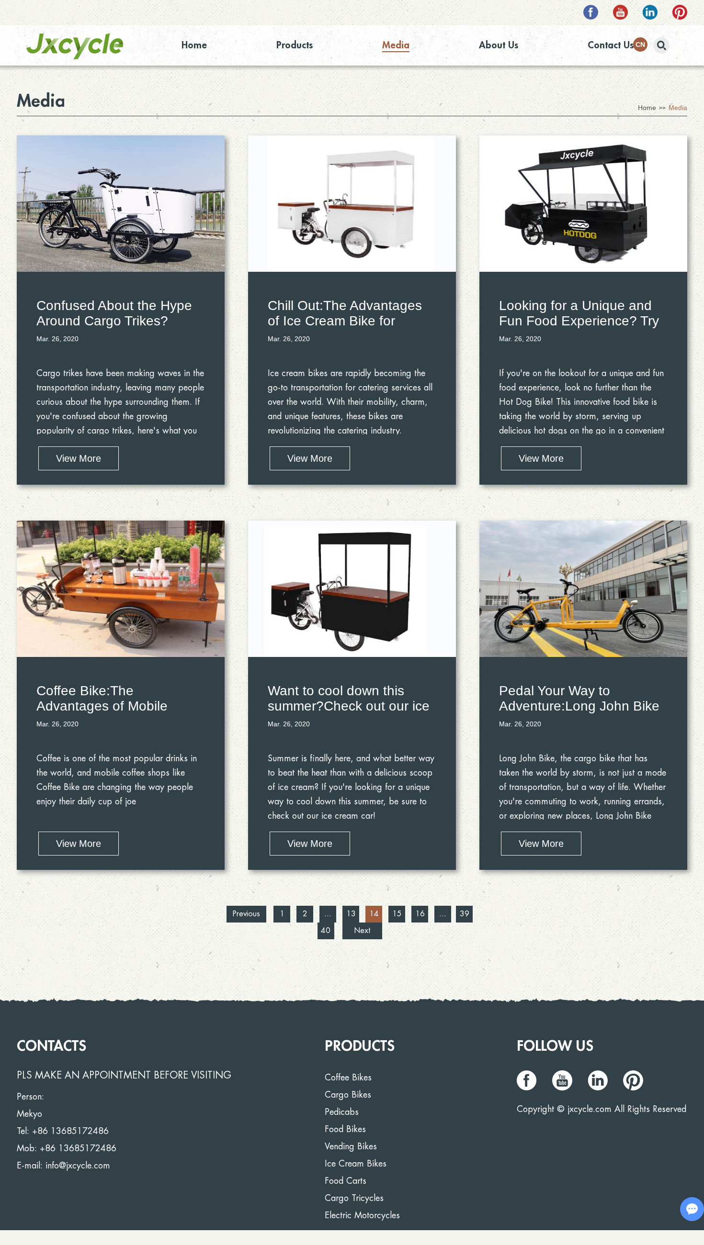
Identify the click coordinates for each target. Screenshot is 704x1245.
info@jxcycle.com (77, 1165)
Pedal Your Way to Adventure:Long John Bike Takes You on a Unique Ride (579, 713)
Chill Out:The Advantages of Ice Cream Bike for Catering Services (345, 321)
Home (194, 45)
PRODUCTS (360, 1046)
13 (351, 914)
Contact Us (611, 45)
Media (395, 45)
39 (464, 914)
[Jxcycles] (74, 46)
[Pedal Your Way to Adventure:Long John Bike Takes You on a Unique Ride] (583, 589)
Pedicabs (342, 1112)
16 (420, 914)
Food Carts (345, 1181)
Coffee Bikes (348, 1077)
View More (78, 458)
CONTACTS (51, 1046)
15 (397, 914)
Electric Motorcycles (362, 1215)
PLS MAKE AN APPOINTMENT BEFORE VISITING (124, 1075)
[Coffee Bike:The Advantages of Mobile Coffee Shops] (121, 589)
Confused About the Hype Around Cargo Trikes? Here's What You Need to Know (114, 328)
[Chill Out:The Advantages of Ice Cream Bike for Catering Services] (352, 203)
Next (362, 930)
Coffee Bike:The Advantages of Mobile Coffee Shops (102, 706)
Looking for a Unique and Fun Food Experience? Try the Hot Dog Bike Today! (579, 321)
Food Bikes (345, 1129)
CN (640, 44)
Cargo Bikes (348, 1094)
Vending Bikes (351, 1146)
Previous (246, 914)
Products (294, 45)
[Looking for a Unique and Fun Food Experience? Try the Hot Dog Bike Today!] (583, 203)
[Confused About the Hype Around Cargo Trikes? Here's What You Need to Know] (121, 203)
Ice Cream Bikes (355, 1163)
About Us (498, 45)
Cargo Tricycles (354, 1198)
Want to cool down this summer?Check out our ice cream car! (349, 706)
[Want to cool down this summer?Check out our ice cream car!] (352, 589)
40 (325, 930)
